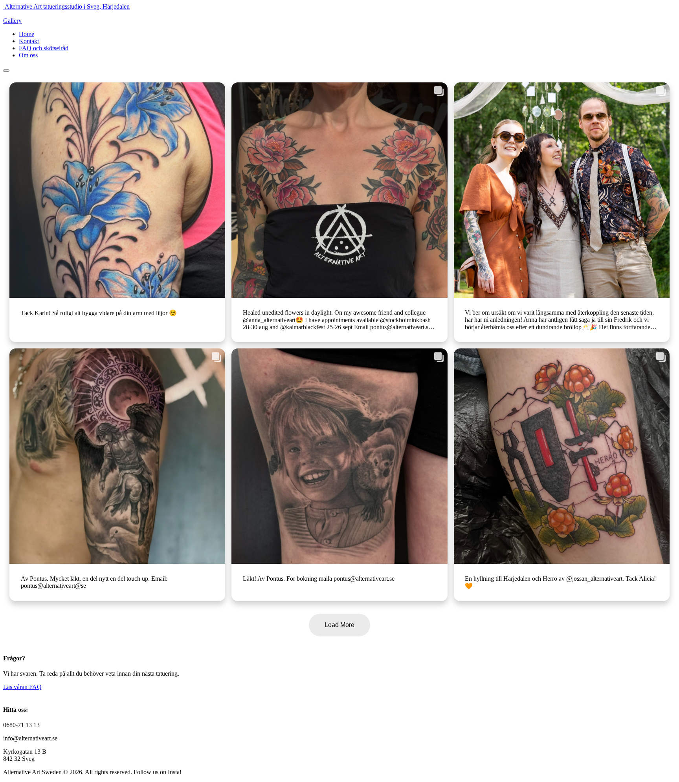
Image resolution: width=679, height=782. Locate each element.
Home (26, 34)
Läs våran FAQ (22, 687)
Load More (339, 625)
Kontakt (29, 41)
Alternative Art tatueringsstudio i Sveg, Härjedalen (67, 6)
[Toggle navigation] (6, 70)
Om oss (28, 55)
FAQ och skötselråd (43, 48)
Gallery (12, 20)
